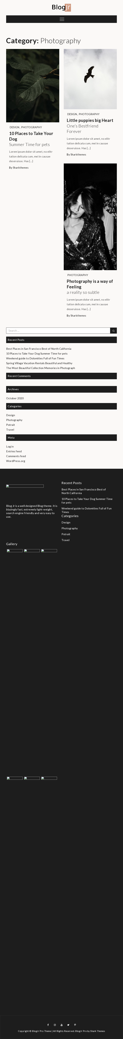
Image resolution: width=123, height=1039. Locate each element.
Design (14, 127)
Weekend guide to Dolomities (35, 358)
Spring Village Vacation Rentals (39, 363)
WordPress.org (15, 461)
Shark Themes (97, 1031)
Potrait (10, 424)
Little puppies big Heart (90, 126)
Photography (31, 127)
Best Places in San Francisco (38, 348)
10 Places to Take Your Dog (31, 139)
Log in (10, 446)
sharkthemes (21, 167)
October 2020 (15, 398)
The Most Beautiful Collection (40, 368)
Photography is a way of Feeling (90, 287)
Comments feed (16, 456)
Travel (10, 429)
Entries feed (14, 451)
